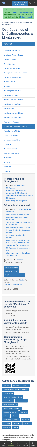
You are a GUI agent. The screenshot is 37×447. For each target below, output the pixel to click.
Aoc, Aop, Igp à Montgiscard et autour (19, 227)
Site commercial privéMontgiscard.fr (20, 3)
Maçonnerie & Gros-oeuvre (13, 117)
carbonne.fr (16, 423)
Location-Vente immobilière (13, 113)
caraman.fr (27, 423)
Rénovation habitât (10, 149)
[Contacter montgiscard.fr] (34, 3)
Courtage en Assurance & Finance (16, 73)
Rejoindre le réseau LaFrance (14, 275)
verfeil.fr (5, 416)
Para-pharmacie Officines (12, 131)
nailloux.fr (15, 416)
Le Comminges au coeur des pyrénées (15, 389)
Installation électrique (11, 95)
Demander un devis (11, 267)
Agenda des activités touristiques (17, 214)
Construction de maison (12, 68)
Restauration (8, 158)
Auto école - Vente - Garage (13, 55)
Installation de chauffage (12, 104)
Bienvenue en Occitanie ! (20, 385)
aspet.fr (15, 427)
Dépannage (8, 86)
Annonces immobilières (12, 140)
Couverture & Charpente (12, 77)
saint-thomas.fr (8, 393)
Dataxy (22, 280)
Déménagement (9, 82)
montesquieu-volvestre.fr (11, 419)
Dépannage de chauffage (12, 91)
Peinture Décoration (11, 135)
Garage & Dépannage (11, 153)
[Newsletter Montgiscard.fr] (30, 3)
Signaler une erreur (11, 271)
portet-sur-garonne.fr (10, 404)
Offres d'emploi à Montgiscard (16, 201)
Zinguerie (7, 171)
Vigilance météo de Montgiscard (17, 245)
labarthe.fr (6, 423)
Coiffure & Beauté (10, 59)
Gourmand (25, 445)
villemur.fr (24, 412)
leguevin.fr (25, 419)
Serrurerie (7, 162)
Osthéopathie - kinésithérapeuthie (15, 126)
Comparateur (11, 445)
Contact (33, 445)
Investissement (9, 108)
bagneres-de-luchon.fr (10, 412)
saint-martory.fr (8, 401)
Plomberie (7, 144)
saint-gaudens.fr (21, 401)
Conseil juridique (9, 64)
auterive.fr (6, 427)
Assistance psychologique (13, 50)
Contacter (19, 260)
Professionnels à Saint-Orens (12, 397)
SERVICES (8, 44)
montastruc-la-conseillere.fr (12, 408)
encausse (6, 385)
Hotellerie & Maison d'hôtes (13, 100)
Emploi (18, 445)
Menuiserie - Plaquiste (11, 122)
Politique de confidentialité (23, 12)
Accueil (3, 445)
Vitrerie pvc (7, 167)
